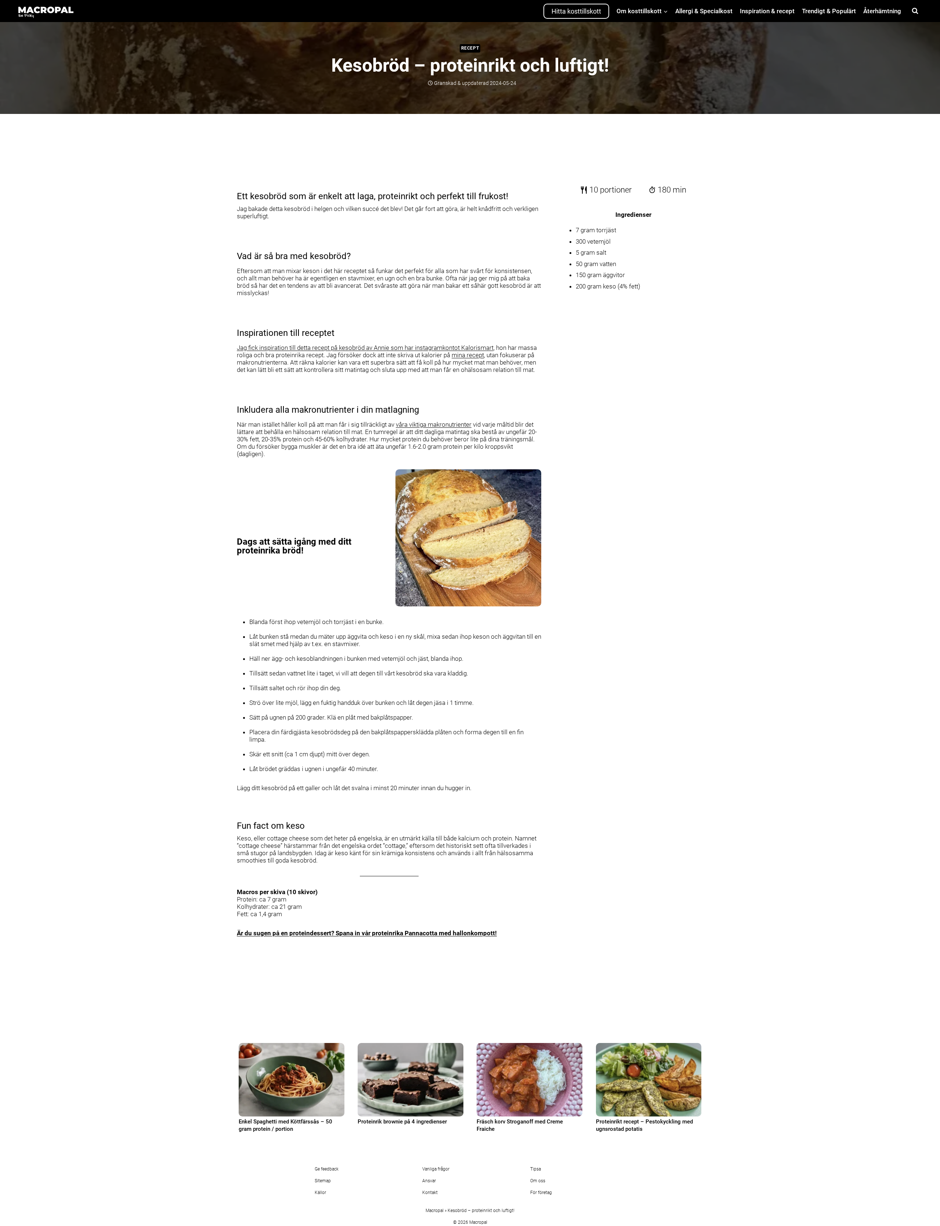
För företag (541, 1192)
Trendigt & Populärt (829, 11)
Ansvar (429, 1180)
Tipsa (535, 1169)
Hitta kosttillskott (576, 11)
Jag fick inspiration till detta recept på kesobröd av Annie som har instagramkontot (365, 347)
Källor (320, 1192)
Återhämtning (882, 11)
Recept (470, 48)
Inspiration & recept (767, 11)
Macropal (435, 1210)
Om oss (537, 1180)
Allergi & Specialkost (704, 11)
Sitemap (323, 1180)
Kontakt (430, 1192)
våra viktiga (433, 424)
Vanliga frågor (435, 1169)
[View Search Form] (915, 11)
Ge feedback (327, 1169)
